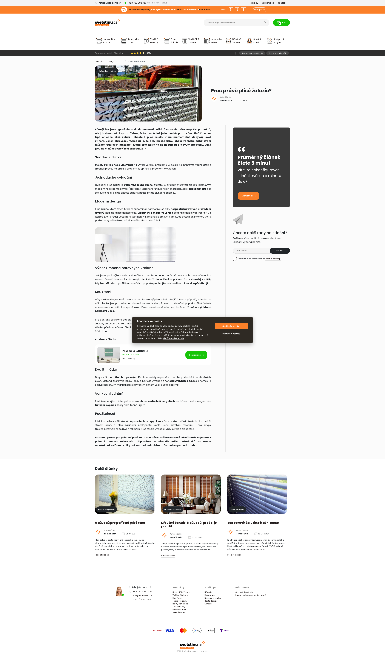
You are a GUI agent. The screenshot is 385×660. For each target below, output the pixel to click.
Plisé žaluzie (177, 598)
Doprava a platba (213, 598)
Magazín (113, 61)
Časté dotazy (211, 601)
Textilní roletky (178, 606)
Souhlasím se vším (231, 326)
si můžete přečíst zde (173, 338)
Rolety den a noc (180, 603)
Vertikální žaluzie (180, 595)
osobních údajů (273, 258)
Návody (208, 592)
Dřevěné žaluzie (179, 609)
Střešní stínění (178, 612)
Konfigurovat (195, 355)
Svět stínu (99, 61)
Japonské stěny (179, 601)
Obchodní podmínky (245, 592)
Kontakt (208, 603)
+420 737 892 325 (136, 2)
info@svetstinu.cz (142, 595)
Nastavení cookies (231, 333)
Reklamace (210, 595)
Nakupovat (259, 9)
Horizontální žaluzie (181, 592)
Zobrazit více (247, 196)
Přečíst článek (102, 554)
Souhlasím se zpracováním (259, 258)
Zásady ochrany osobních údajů (250, 595)
